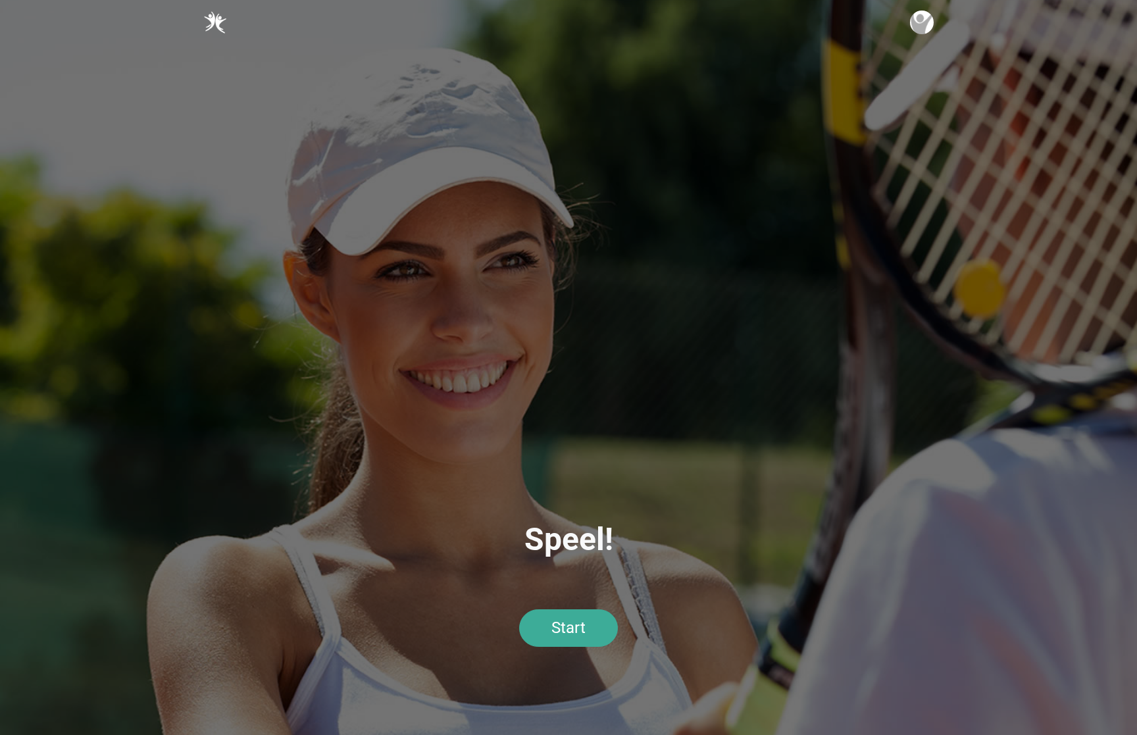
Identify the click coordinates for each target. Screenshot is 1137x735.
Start (568, 628)
